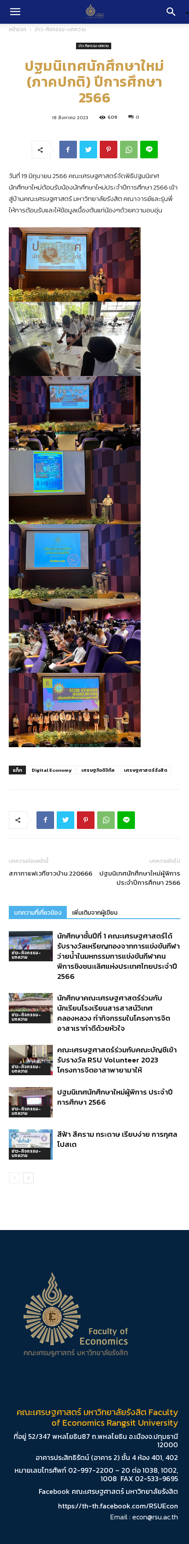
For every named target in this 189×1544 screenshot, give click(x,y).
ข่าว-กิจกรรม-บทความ (60, 29)
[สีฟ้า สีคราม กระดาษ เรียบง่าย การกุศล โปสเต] (31, 1144)
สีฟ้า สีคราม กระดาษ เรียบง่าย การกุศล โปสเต (117, 1139)
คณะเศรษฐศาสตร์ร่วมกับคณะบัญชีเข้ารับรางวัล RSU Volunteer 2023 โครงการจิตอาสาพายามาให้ (117, 1060)
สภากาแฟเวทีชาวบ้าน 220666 (50, 873)
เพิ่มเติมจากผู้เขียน (94, 912)
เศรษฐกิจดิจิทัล (97, 770)
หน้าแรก (17, 29)
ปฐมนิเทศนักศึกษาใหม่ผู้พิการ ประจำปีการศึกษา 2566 (139, 878)
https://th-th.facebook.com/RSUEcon (118, 1505)
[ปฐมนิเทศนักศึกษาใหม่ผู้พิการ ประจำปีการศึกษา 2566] (31, 1102)
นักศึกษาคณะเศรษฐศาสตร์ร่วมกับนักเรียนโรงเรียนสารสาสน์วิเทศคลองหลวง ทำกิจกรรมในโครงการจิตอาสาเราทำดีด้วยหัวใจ (113, 1013)
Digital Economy (52, 770)
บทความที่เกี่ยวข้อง (38, 912)
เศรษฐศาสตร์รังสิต (145, 770)
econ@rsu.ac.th (155, 1516)
